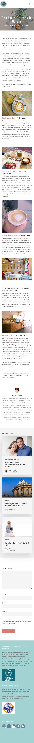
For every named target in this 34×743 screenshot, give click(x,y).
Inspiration (20, 14)
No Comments (25, 25)
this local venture (15, 295)
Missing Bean (6, 123)
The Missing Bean (9, 118)
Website (4, 611)
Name (4, 595)
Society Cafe (7, 335)
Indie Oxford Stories (9, 459)
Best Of (13, 14)
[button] (33, 4)
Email (4, 603)
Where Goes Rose (9, 41)
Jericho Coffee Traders (11, 235)
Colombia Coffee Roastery (12, 171)
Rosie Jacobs (9, 25)
